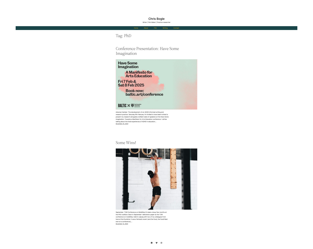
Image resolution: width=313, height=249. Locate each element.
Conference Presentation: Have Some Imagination (147, 51)
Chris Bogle (156, 19)
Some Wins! (126, 142)
